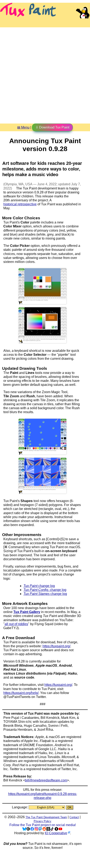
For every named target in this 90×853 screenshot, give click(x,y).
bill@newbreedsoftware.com (46, 780)
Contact (74, 817)
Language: (20, 807)
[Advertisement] (45, 74)
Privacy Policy (42, 821)
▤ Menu (23, 127)
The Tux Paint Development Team (46, 817)
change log (39, 586)
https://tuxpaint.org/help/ (21, 693)
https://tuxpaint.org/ (56, 646)
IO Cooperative (56, 833)
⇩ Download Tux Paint (52, 127)
